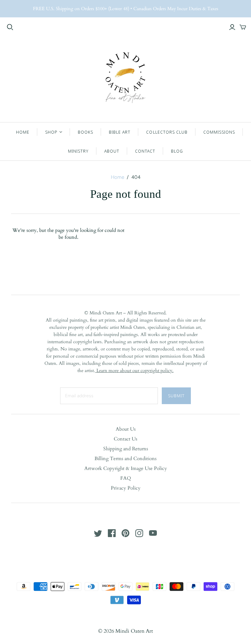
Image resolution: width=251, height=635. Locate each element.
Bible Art (119, 132)
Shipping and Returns (125, 448)
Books (85, 132)
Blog (177, 151)
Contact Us (125, 439)
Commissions (219, 132)
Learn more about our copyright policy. (134, 370)
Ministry (78, 151)
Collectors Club (167, 132)
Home (22, 132)
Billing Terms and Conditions (125, 458)
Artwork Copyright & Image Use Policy (125, 468)
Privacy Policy (126, 488)
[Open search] (10, 27)
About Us (126, 429)
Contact (145, 151)
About (111, 151)
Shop (51, 132)
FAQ (125, 478)
